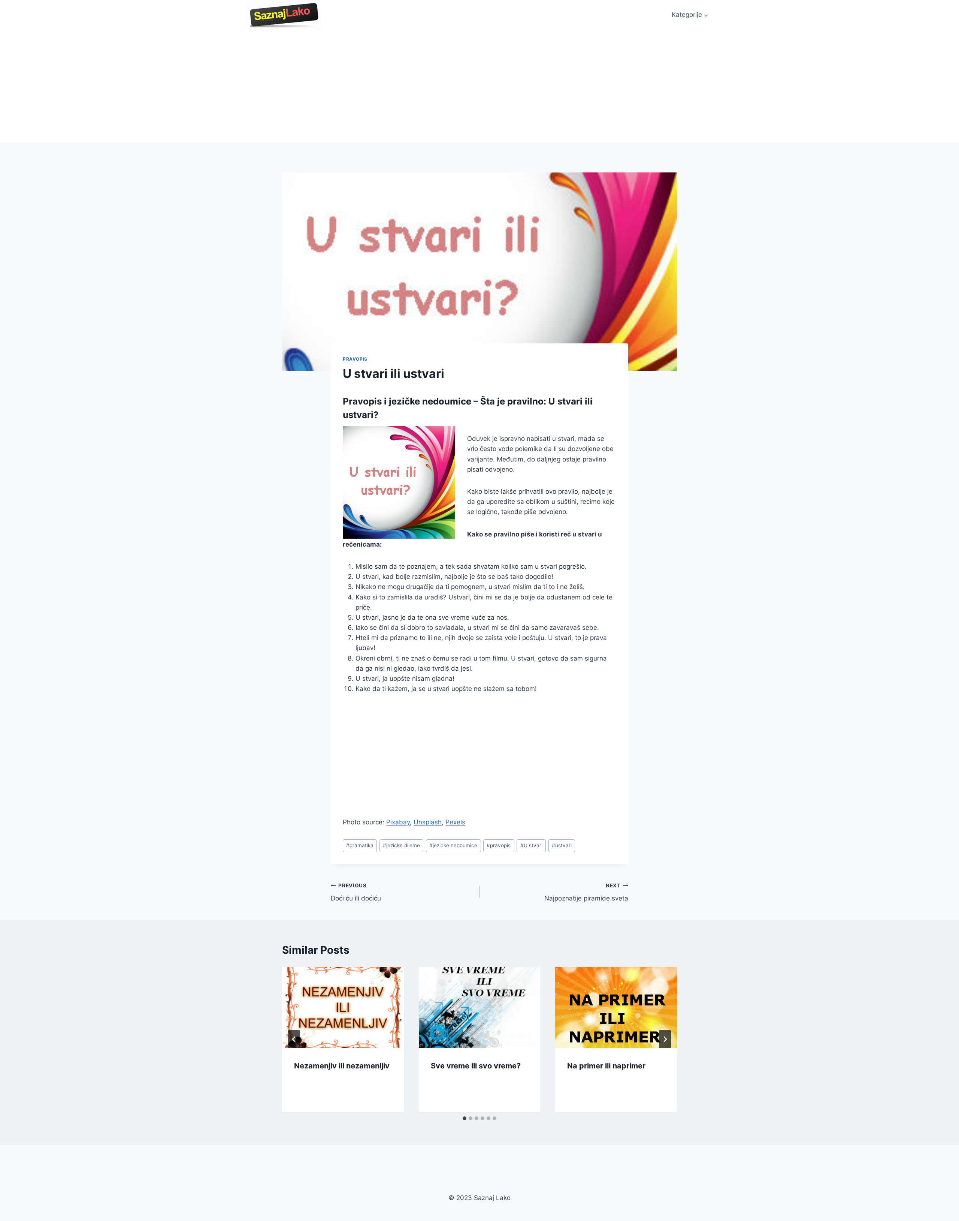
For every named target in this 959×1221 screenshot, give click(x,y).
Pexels (455, 822)
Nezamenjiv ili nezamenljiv (342, 1065)
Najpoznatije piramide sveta (586, 892)
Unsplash (428, 822)
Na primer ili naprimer (606, 1065)
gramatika (359, 845)
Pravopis (355, 359)
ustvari (562, 845)
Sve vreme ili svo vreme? (476, 1065)
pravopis (499, 845)
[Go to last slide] (294, 1039)
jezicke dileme (401, 845)
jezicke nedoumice (453, 845)
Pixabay (398, 822)
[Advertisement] (479, 86)
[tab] (464, 1118)
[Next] (665, 1039)
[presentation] (343, 1007)
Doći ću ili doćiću (356, 892)
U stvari (531, 845)
